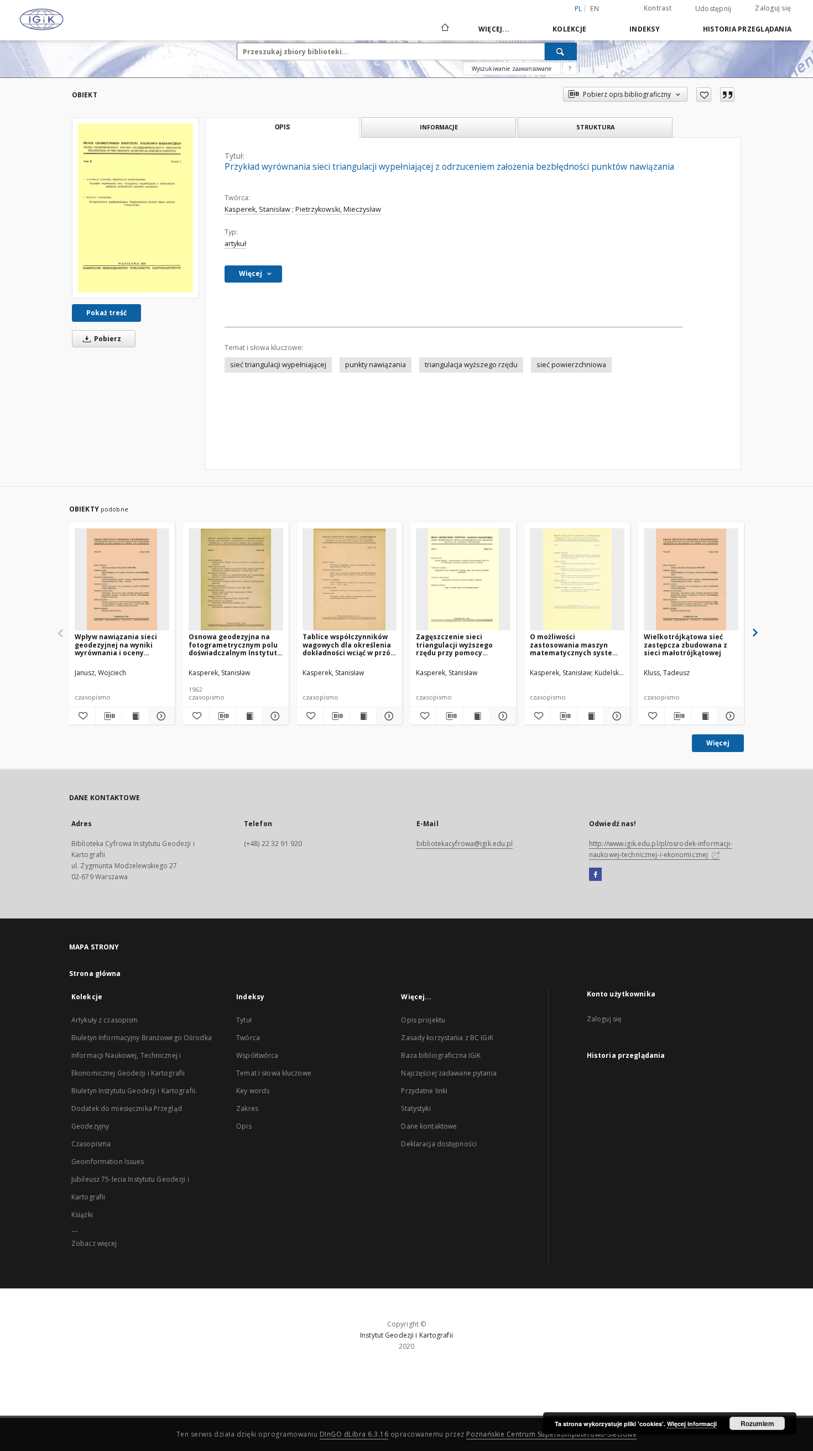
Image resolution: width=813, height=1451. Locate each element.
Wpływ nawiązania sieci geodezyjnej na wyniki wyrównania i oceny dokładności (116, 644)
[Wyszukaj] (561, 51)
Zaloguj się (773, 8)
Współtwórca (257, 1055)
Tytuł (244, 1020)
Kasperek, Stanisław (257, 209)
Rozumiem (757, 1423)
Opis (243, 1126)
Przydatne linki (424, 1090)
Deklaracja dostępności (439, 1144)
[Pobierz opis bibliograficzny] (109, 716)
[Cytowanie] (727, 94)
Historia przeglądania (747, 29)
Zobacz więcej (94, 1243)
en (594, 8)
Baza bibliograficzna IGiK (441, 1055)
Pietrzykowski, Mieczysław (338, 209)
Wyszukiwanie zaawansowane (512, 68)
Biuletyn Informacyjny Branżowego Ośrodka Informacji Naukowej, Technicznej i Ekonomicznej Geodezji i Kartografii (141, 1055)
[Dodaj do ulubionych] (703, 94)
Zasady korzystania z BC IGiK (447, 1037)
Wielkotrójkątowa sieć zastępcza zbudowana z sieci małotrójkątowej (685, 644)
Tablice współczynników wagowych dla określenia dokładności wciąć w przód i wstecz (349, 644)
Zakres (247, 1108)
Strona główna (95, 973)
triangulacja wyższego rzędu (471, 364)
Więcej (717, 743)
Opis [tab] (282, 127)
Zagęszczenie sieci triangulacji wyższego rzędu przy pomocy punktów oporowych (454, 644)
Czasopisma (91, 1144)
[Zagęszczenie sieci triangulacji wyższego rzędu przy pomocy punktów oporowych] (463, 580)
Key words (252, 1090)
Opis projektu (423, 1020)
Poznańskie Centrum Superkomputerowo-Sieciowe (551, 1434)
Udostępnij (713, 8)
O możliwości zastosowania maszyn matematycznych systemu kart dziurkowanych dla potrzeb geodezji (576, 644)
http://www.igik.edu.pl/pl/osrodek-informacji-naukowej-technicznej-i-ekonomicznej (660, 849)
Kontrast (657, 8)
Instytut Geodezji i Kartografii (406, 1335)
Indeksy (644, 29)
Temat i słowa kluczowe (273, 1073)
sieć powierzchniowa (571, 364)
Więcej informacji (692, 1423)
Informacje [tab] (439, 127)
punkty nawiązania (375, 364)
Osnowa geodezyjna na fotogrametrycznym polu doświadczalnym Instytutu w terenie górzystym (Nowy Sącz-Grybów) (235, 644)
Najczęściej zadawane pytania (448, 1073)
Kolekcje (569, 29)
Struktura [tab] (595, 127)
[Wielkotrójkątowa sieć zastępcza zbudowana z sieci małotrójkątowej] (691, 580)
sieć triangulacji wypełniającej (278, 364)
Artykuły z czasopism (104, 1020)
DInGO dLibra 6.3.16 (354, 1434)
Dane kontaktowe (429, 1126)
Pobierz (106, 338)
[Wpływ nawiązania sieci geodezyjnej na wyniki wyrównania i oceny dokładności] (122, 580)
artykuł (235, 243)
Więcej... (493, 29)
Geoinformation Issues (107, 1161)
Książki (82, 1214)
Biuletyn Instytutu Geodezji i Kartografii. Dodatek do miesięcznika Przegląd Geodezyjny (134, 1108)
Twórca (248, 1037)
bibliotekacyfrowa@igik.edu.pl (464, 843)
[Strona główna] (444, 29)
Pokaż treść (106, 312)
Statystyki (415, 1108)
